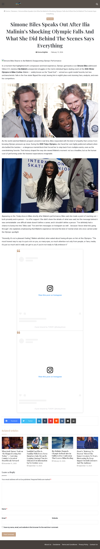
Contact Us (94, 544)
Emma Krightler (42, 52)
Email (4, 518)
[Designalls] (18, 4)
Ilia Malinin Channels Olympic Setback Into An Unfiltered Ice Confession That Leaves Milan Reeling (62, 454)
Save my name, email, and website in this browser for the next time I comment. (31, 527)
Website (55, 518)
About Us (48, 544)
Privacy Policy (83, 544)
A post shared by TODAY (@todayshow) (50, 327)
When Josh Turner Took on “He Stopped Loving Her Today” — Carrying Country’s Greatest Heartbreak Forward (12, 456)
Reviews (14, 11)
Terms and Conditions (69, 544)
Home (7, 11)
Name (4, 509)
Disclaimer (56, 544)
